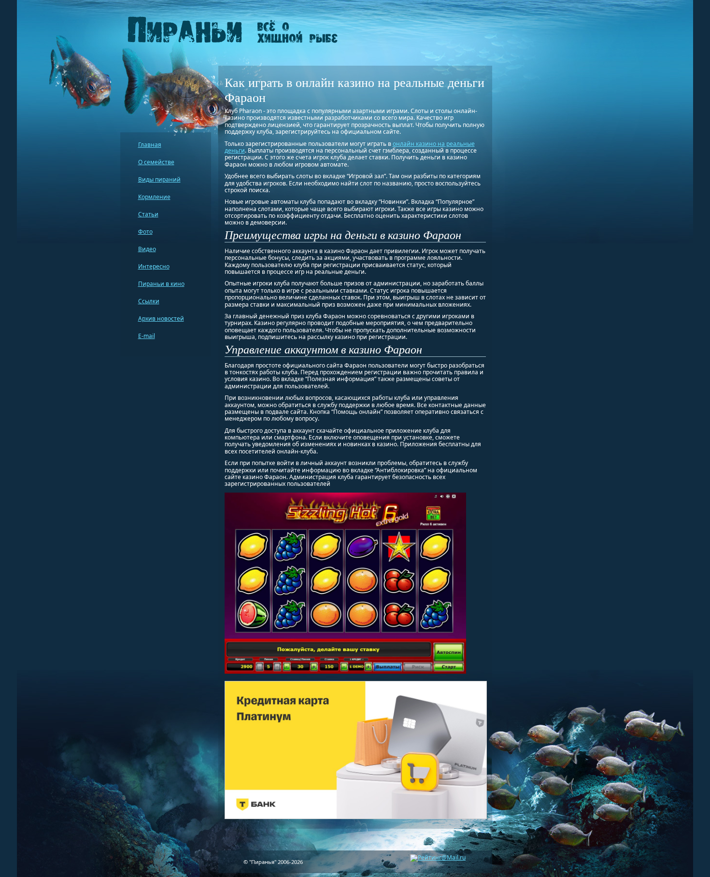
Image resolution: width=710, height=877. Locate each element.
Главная (149, 145)
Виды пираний (159, 179)
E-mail (146, 336)
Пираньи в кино (161, 284)
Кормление (154, 197)
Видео (147, 249)
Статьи (148, 214)
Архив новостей (161, 318)
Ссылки (148, 301)
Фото (145, 231)
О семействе (156, 162)
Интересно (154, 266)
